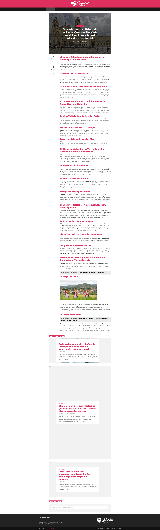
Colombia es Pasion (51, 528)
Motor (78, 9)
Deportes (65, 9)
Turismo (98, 9)
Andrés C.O (53, 69)
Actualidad (50, 9)
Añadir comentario (53, 64)
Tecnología (91, 9)
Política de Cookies (103, 528)
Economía (58, 9)
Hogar (72, 9)
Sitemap (118, 528)
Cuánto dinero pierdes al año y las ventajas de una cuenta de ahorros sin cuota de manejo (77, 347)
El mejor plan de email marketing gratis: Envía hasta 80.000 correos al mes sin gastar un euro (77, 408)
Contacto (112, 528)
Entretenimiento (107, 9)
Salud (83, 9)
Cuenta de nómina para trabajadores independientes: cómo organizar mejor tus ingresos (75, 475)
